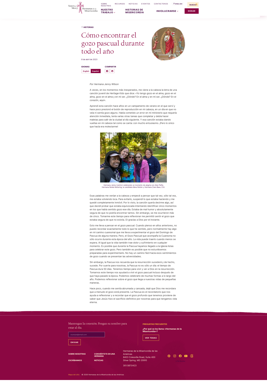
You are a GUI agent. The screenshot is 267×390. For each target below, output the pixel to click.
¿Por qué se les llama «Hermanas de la (162, 330)
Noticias (133, 4)
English (178, 4)
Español (95, 71)
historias (88, 27)
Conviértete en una (104, 355)
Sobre (77, 354)
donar (191, 11)
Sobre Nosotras (106, 5)
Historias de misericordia (134, 11)
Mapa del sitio (73, 375)
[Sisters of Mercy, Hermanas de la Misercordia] (81, 8)
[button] (167, 11)
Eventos (145, 4)
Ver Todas (151, 338)
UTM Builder (180, 361)
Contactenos (161, 4)
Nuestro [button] (107, 11)
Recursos (120, 4)
